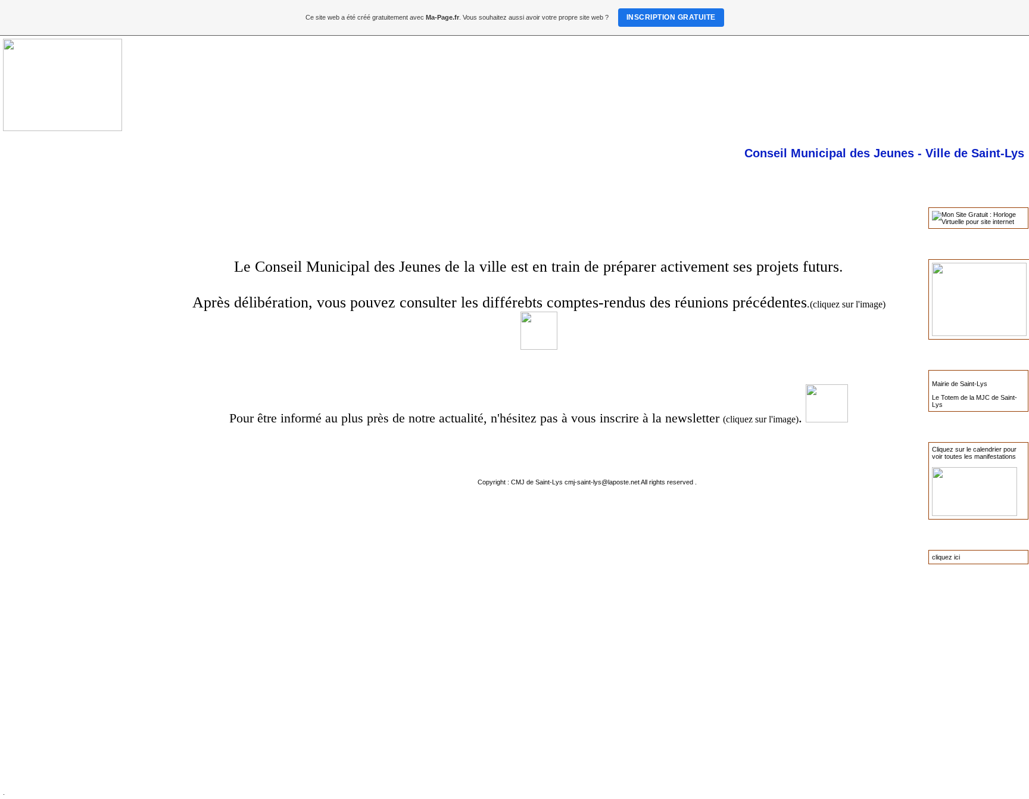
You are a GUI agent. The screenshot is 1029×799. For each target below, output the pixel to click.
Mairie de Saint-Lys (959, 383)
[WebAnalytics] (196, 451)
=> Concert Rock (46, 276)
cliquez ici (946, 557)
